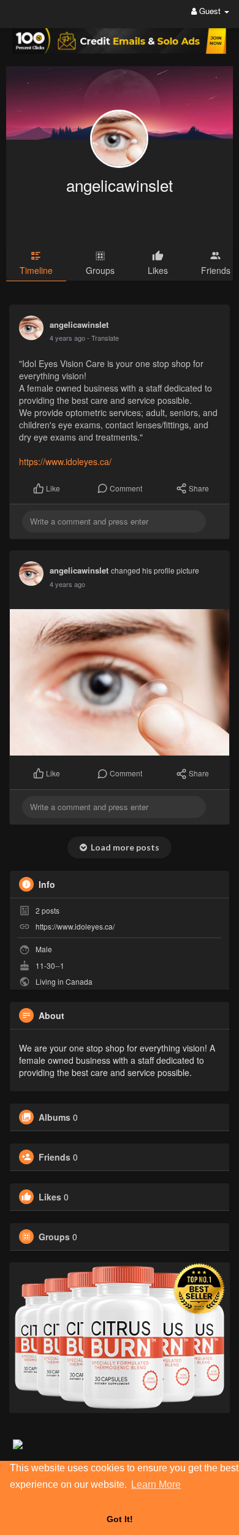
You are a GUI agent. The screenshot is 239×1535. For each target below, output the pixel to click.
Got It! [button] (120, 1519)
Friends (54, 1157)
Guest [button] (210, 11)
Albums (54, 1117)
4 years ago (67, 338)
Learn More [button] (156, 1484)
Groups (54, 1236)
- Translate (103, 338)
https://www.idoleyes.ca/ (65, 461)
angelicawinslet (119, 184)
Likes (50, 1197)
